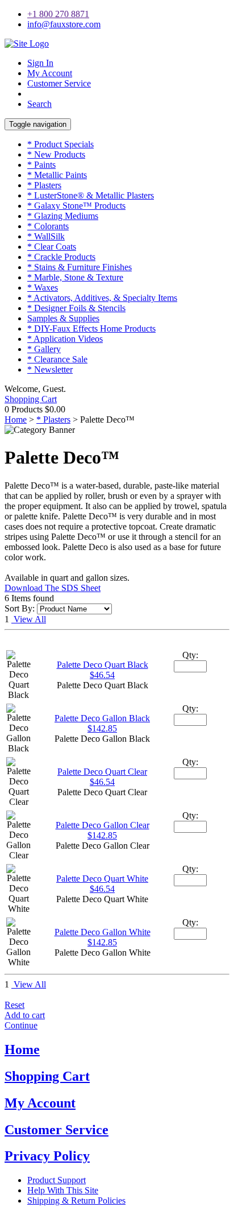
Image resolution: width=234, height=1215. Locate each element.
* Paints (41, 165)
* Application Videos (65, 339)
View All (28, 619)
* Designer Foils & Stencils (76, 308)
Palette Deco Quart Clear (102, 771)
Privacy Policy (47, 1155)
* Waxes (42, 287)
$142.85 (102, 728)
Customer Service (59, 83)
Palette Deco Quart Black (102, 665)
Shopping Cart (31, 399)
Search (39, 104)
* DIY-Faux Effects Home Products (91, 328)
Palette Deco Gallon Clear (102, 825)
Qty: (190, 655)
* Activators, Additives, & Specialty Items (102, 298)
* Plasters (44, 185)
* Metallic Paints (57, 175)
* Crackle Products (61, 257)
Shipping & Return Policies (76, 1200)
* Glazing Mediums (62, 216)
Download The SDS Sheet (53, 588)
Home (16, 419)
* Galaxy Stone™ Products (76, 205)
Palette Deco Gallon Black (102, 718)
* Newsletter (50, 369)
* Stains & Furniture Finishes (79, 267)
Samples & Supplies (63, 318)
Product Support (56, 1180)
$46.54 (102, 675)
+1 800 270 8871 (58, 14)
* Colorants (48, 226)
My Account (49, 73)
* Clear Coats (51, 246)
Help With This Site (62, 1190)
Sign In (40, 63)
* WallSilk (46, 236)
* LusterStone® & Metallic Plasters (90, 195)
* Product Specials (60, 144)
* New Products (56, 154)
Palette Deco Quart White (102, 878)
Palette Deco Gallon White (103, 932)
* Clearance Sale (57, 359)
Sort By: (20, 608)
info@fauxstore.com (64, 24)
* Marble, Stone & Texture (75, 277)
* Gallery (44, 349)
